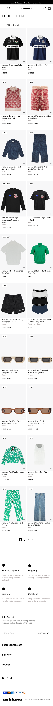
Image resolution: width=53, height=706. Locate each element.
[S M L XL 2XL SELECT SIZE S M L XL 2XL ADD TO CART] (40, 504)
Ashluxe (34, 699)
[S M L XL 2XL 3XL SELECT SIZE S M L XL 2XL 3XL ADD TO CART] (13, 198)
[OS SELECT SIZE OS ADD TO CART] (13, 351)
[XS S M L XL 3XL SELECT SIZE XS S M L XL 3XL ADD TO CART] (13, 453)
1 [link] (20, 540)
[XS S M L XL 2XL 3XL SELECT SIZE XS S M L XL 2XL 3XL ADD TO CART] (13, 46)
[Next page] (28, 539)
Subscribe (43, 633)
